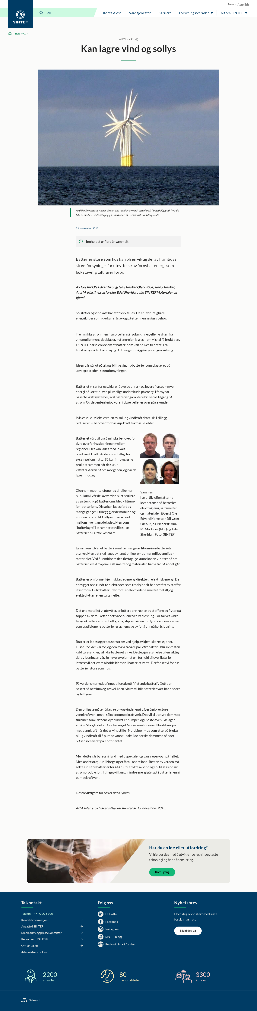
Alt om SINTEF (232, 13)
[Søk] (41, 13)
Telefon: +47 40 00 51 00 (37, 913)
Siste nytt (20, 33)
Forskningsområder (194, 13)
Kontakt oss (112, 13)
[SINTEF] (20, 14)
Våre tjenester (140, 13)
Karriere (165, 13)
